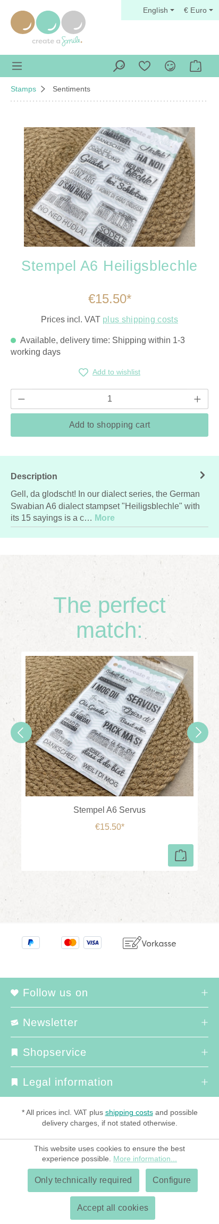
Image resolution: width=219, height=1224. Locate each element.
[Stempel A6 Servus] (109, 726)
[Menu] (17, 66)
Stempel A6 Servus (109, 809)
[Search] (119, 66)
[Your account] (170, 66)
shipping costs (129, 1112)
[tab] (109, 497)
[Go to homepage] (48, 28)
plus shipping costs (140, 319)
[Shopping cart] (195, 66)
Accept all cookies (113, 1207)
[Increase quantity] (197, 399)
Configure (172, 1180)
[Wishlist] (144, 66)
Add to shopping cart (109, 424)
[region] (109, 187)
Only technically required (83, 1180)
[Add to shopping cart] (180, 855)
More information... (145, 1158)
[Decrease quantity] (21, 399)
